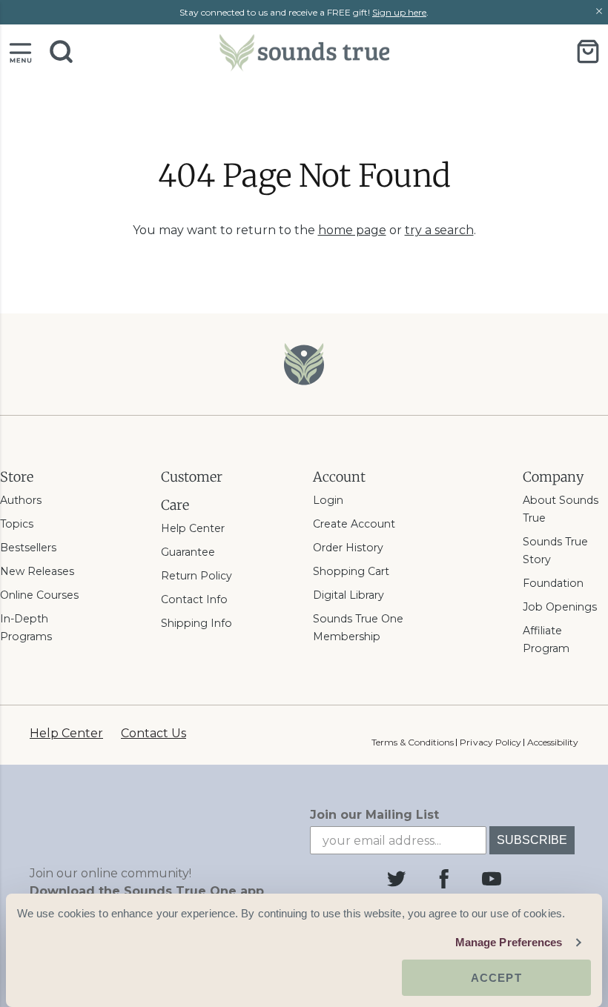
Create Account (354, 524)
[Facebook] (444, 878)
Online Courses (39, 595)
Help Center (193, 528)
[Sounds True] (304, 51)
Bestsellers (28, 547)
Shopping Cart (351, 571)
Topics (16, 524)
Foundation (553, 583)
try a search (439, 230)
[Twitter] (396, 878)
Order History (348, 547)
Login (328, 500)
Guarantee (188, 552)
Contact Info (194, 599)
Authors (21, 500)
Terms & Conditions (412, 742)
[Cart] (588, 51)
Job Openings (560, 607)
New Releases (37, 571)
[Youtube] (491, 878)
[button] (20, 51)
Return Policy (196, 575)
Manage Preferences (509, 942)
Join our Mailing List (374, 815)
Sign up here (399, 12)
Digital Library (348, 595)
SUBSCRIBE (532, 840)
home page (352, 230)
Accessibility (552, 742)
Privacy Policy (490, 742)
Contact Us (153, 733)
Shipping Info (196, 623)
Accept (496, 977)
